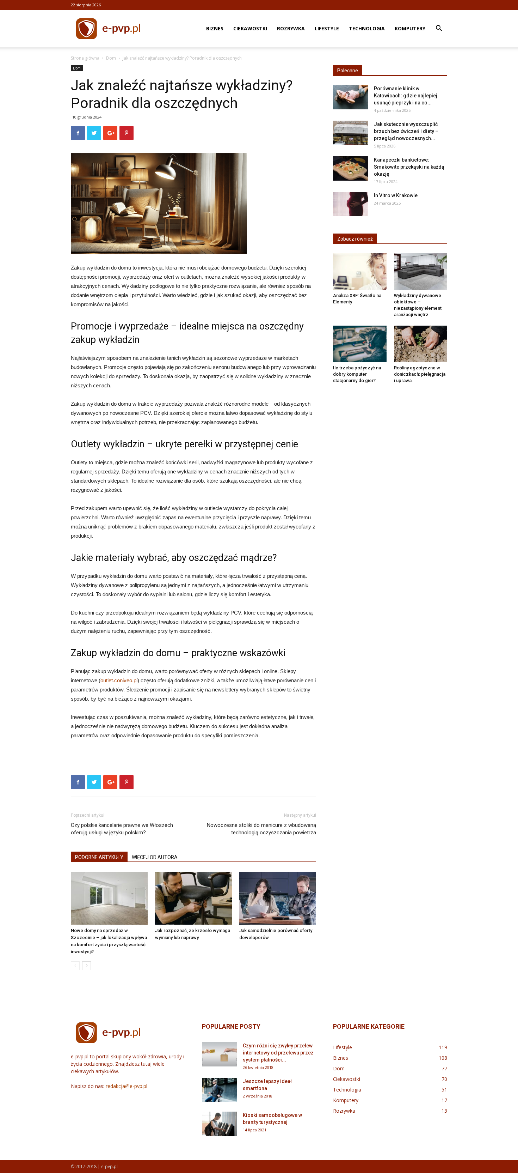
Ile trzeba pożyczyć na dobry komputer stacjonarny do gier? (357, 374)
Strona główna (85, 58)
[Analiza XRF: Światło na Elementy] (360, 271)
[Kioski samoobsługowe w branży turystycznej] (219, 1124)
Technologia (367, 28)
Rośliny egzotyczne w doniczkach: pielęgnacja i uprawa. (419, 374)
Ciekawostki (250, 28)
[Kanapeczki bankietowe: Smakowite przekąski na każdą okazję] (350, 168)
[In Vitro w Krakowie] (350, 204)
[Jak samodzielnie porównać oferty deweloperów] (277, 898)
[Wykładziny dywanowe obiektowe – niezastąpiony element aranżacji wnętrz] (421, 271)
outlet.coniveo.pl (118, 680)
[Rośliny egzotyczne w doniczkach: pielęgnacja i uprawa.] (421, 344)
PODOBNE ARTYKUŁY (99, 857)
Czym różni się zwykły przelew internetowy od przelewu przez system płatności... (278, 1053)
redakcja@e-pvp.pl (126, 1086)
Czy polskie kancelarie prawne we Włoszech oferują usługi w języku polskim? (122, 829)
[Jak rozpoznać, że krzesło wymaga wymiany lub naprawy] (193, 898)
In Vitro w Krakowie (396, 195)
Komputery (410, 28)
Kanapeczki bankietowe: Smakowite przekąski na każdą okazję (409, 167)
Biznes (214, 28)
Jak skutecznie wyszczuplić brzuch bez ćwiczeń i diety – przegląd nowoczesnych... (406, 131)
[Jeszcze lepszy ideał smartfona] (219, 1090)
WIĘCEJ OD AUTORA (155, 857)
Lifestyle (327, 28)
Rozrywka (291, 28)
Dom (111, 58)
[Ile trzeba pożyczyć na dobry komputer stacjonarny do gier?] (360, 344)
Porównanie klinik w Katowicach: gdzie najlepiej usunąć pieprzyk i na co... (405, 95)
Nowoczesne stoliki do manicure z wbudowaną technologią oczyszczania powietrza (261, 829)
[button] (438, 29)
